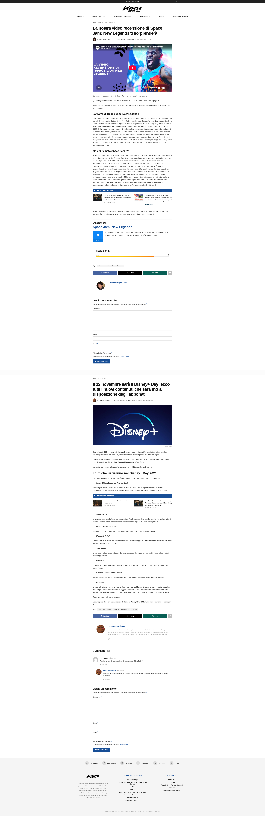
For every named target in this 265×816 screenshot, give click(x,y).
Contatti (172, 782)
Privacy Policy (124, 356)
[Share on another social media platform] (170, 273)
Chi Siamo (171, 779)
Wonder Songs (132, 779)
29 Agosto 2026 (110, 202)
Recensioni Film (102, 22)
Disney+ (116, 609)
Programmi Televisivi (180, 16)
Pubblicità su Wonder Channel (172, 785)
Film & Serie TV (98, 16)
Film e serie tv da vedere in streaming (132, 792)
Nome (95, 334)
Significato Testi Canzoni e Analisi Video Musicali (132, 783)
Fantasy (134, 609)
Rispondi (104, 664)
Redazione (172, 788)
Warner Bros (111, 266)
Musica (79, 16)
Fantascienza (125, 609)
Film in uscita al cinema (132, 795)
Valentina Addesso (104, 400)
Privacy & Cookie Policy (171, 790)
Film (132, 787)
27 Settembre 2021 (120, 39)
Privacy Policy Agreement (102, 353)
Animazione (111, 22)
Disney (109, 609)
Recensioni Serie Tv (132, 800)
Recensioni (144, 16)
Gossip (161, 16)
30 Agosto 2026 (110, 505)
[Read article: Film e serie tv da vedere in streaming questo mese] (97, 503)
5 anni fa (113, 658)
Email (95, 344)
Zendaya (120, 266)
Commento (97, 308)
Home (94, 22)
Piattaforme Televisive (122, 16)
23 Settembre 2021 (119, 400)
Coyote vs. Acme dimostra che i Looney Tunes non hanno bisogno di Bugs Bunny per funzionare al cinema (117, 198)
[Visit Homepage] (132, 8)
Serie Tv (132, 789)
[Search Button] (190, 1)
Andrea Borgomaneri (105, 39)
